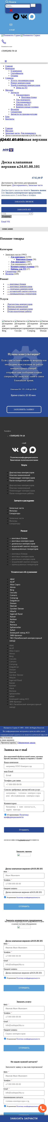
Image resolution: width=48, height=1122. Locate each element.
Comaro (13, 595)
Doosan (13, 603)
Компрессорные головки (27, 107)
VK (8, 221)
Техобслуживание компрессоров (25, 85)
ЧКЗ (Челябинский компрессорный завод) (25, 639)
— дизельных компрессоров (20, 289)
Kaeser (13, 617)
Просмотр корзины (8, 743)
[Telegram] (16, 16)
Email (3, 221)
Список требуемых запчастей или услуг (22, 790)
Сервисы (9, 78)
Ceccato (13, 593)
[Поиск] (33, 5)
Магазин (9, 90)
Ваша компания (11, 762)
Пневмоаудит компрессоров (20, 309)
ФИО (6, 944)
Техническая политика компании (24, 460)
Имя (5, 872)
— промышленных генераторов (21, 294)
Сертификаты (17, 73)
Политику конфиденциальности (16, 816)
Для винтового (23, 95)
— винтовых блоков (16, 284)
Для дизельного (23, 100)
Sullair (12, 630)
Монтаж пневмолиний (17, 306)
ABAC (12, 579)
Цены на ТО (21, 88)
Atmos (12, 587)
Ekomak (13, 606)
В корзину (6, 216)
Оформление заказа (26, 742)
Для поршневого (23, 102)
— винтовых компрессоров (19, 286)
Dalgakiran (14, 601)
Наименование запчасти (13, 1097)
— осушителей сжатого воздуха (21, 291)
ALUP (12, 582)
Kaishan (13, 619)
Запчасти (15, 92)
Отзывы (14, 75)
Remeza (13, 625)
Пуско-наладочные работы (19, 311)
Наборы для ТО (23, 104)
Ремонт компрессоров (21, 83)
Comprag (14, 598)
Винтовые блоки (29, 97)
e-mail (24, 443)
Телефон (7, 880)
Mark (12, 622)
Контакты (9, 119)
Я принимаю (16, 816)
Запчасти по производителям (24, 114)
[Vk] (24, 16)
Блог (7, 116)
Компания (10, 68)
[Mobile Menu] (5, 61)
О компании (16, 71)
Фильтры (15, 109)
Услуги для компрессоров (22, 80)
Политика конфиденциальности (24, 457)
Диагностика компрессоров (19, 304)
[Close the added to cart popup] (45, 3)
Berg (12, 590)
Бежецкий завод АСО (20, 633)
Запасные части (35, 185)
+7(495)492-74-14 (17, 436)
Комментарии (10, 803)
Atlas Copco (15, 585)
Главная (9, 66)
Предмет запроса (10, 889)
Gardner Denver (17, 609)
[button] (10, 2)
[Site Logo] (20, 35)
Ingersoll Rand (16, 614)
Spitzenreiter (15, 627)
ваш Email (8, 771)
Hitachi (13, 611)
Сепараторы (16, 112)
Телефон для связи (12, 780)
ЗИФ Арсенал (16, 635)
